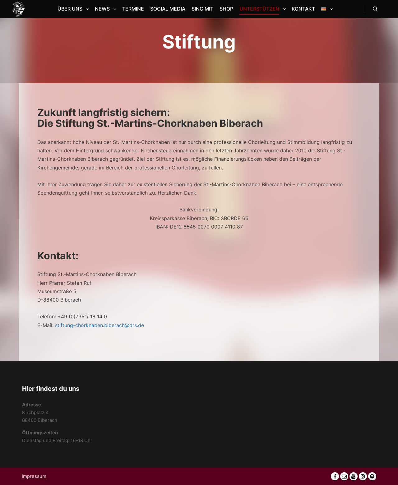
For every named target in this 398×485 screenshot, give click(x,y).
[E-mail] (344, 476)
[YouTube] (353, 476)
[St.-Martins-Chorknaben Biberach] (18, 9)
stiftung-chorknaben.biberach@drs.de (99, 325)
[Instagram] (363, 476)
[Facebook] (335, 476)
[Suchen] (375, 9)
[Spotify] (372, 476)
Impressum (34, 476)
